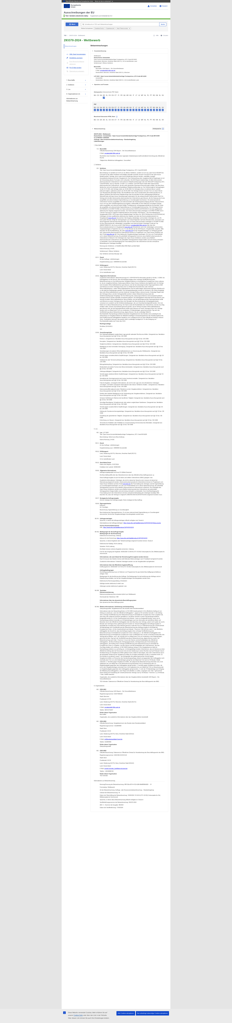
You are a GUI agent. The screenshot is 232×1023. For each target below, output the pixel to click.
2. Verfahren (70, 85)
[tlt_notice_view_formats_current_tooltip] (163, 129)
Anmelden (153, 6)
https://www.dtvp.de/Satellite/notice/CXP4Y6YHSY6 (118, 527)
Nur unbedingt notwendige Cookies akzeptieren (152, 1013)
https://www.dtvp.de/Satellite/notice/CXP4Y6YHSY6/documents (142, 523)
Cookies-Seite (78, 1015)
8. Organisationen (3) (73, 94)
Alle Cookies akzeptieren (126, 1013)
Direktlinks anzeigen (76, 58)
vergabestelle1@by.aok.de (107, 70)
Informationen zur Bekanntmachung (72, 100)
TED (65, 35)
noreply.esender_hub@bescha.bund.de (115, 768)
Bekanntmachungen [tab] (70, 46)
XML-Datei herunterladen (77, 54)
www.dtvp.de (112, 218)
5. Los (68, 89)
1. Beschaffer (70, 80)
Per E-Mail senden (75, 67)
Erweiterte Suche (99, 28)
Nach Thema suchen (122, 28)
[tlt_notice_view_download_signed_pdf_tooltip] (104, 98)
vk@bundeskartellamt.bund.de (113, 739)
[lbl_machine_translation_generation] (117, 116)
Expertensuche (110, 28)
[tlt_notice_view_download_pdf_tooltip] (95, 110)
